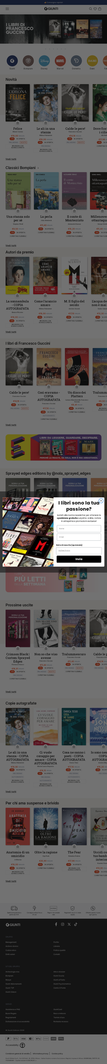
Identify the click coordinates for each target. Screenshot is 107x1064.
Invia (79, 559)
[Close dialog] (101, 500)
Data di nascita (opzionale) (69, 545)
